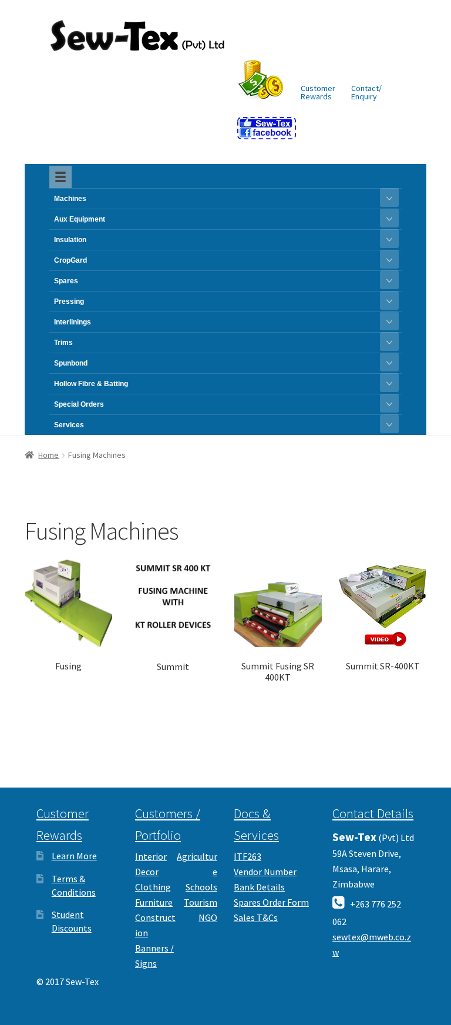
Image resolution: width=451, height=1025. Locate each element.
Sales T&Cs (256, 917)
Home (48, 455)
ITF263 (247, 856)
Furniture (154, 902)
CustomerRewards (318, 92)
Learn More (74, 856)
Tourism (200, 902)
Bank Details (259, 887)
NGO (207, 917)
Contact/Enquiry (366, 92)
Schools (201, 887)
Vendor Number (265, 871)
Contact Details (372, 813)
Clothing (153, 887)
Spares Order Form (271, 902)
